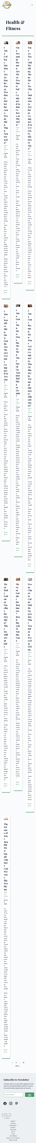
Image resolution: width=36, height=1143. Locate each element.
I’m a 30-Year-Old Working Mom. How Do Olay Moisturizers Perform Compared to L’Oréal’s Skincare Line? (30, 98)
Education (13, 1140)
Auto (13, 1132)
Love (13, 1134)
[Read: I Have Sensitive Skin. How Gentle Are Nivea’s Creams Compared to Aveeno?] (6, 306)
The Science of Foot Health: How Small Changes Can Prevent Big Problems (6, 857)
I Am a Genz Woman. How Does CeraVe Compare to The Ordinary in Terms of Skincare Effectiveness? (30, 358)
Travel (13, 1123)
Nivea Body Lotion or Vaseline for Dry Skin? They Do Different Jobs (6, 615)
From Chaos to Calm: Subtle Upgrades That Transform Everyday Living (30, 617)
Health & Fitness (6, 148)
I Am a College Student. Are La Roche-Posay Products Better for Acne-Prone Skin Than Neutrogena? (6, 95)
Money (13, 1127)
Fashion (13, 1129)
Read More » (6, 292)
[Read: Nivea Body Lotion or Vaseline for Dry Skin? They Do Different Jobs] (6, 579)
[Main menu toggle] (32, 5)
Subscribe (29, 1095)
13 (23, 1063)
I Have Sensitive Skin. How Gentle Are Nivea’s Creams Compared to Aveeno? (6, 347)
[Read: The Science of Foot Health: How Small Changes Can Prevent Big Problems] (6, 819)
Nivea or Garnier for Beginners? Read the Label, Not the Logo (18, 612)
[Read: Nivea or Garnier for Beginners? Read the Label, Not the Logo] (18, 579)
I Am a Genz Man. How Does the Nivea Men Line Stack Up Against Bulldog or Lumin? (18, 353)
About (13, 1121)
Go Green (13, 1136)
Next (18, 1066)
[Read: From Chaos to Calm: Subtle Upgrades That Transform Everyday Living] (30, 579)
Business (13, 1125)
